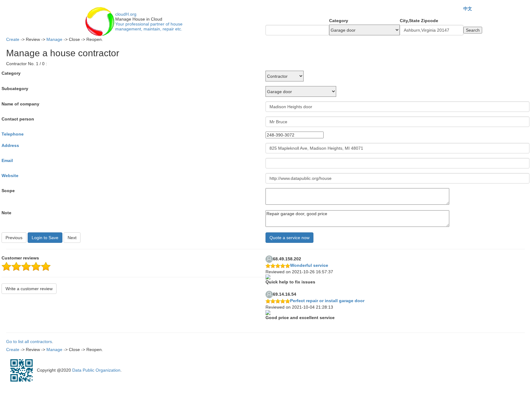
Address (10, 145)
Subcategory (15, 88)
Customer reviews (20, 257)
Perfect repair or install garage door (327, 300)
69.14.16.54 (284, 294)
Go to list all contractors (29, 341)
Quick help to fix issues (290, 281)
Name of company (20, 103)
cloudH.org (125, 14)
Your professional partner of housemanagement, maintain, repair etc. (149, 26)
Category (338, 20)
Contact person (18, 119)
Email (7, 160)
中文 (467, 8)
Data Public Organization (96, 369)
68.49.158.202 (287, 258)
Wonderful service (309, 265)
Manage (54, 39)
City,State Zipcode (419, 20)
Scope (8, 190)
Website (10, 175)
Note (6, 212)
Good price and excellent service (300, 317)
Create (12, 39)
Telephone (13, 134)
